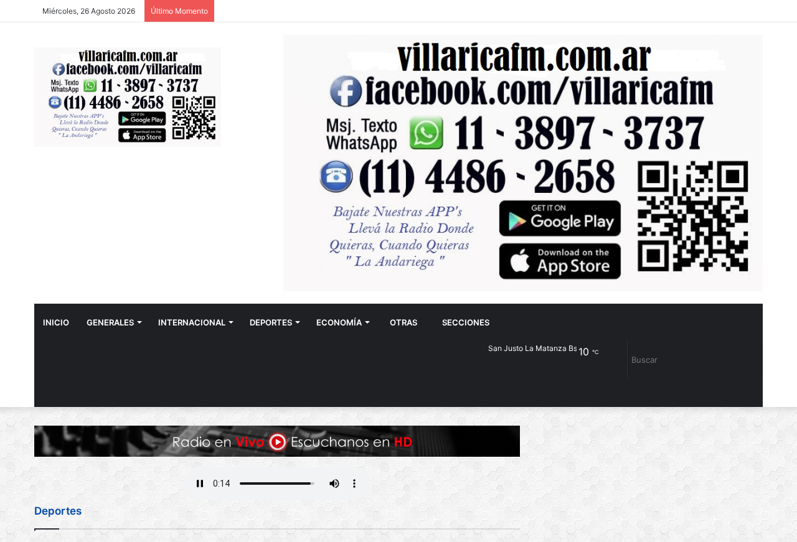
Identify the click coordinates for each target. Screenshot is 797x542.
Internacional (191, 322)
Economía (339, 322)
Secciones (465, 322)
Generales (110, 322)
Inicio (56, 322)
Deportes (271, 322)
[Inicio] (127, 97)
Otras (403, 322)
